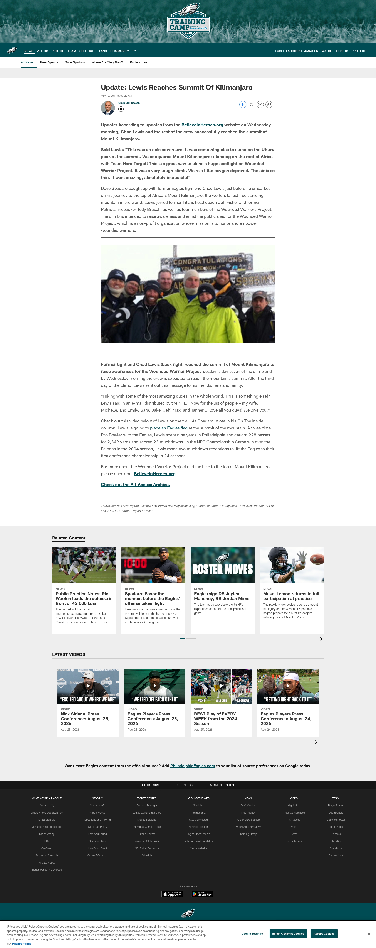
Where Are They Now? (248, 826)
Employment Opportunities (47, 812)
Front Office (336, 826)
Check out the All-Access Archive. (135, 484)
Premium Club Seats (147, 841)
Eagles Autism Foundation (198, 841)
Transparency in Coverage (47, 869)
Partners (336, 833)
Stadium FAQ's (97, 841)
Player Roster (336, 805)
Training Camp (248, 833)
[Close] (369, 934)
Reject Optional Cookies (288, 933)
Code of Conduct (97, 855)
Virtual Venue (97, 812)
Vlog (294, 826)
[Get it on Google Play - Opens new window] (202, 896)
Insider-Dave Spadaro (248, 819)
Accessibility (47, 805)
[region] (188, 934)
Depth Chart (336, 812)
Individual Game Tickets (147, 826)
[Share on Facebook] (242, 107)
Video (294, 798)
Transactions (336, 855)
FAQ (46, 841)
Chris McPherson (129, 102)
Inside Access (294, 841)
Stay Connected (198, 819)
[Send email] (260, 107)
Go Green (46, 848)
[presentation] (322, 639)
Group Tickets (147, 833)
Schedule (146, 855)
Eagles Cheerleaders (198, 833)
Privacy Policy (47, 862)
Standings (336, 848)
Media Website (198, 848)
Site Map (198, 805)
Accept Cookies (324, 933)
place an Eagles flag (169, 427)
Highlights (294, 805)
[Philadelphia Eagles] (188, 914)
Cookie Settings (252, 933)
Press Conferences (294, 812)
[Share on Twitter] (251, 107)
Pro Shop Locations (198, 826)
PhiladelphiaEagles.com (192, 765)
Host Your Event (97, 848)
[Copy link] (268, 104)
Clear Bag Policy (97, 826)
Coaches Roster (336, 819)
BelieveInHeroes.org (202, 124)
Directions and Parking (97, 819)
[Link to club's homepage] (12, 50)
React (294, 833)
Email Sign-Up (46, 819)
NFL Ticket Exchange (147, 848)
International (198, 812)
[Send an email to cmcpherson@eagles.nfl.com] (121, 109)
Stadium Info (97, 805)
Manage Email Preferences (47, 826)
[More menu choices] (134, 50)
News (248, 798)
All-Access (294, 819)
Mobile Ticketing (146, 819)
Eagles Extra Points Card (147, 812)
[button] (182, 638)
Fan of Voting (47, 833)
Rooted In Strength (47, 855)
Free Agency (248, 812)
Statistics (336, 841)
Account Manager (147, 805)
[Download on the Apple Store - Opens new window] (172, 894)
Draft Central (248, 805)
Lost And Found (97, 833)
